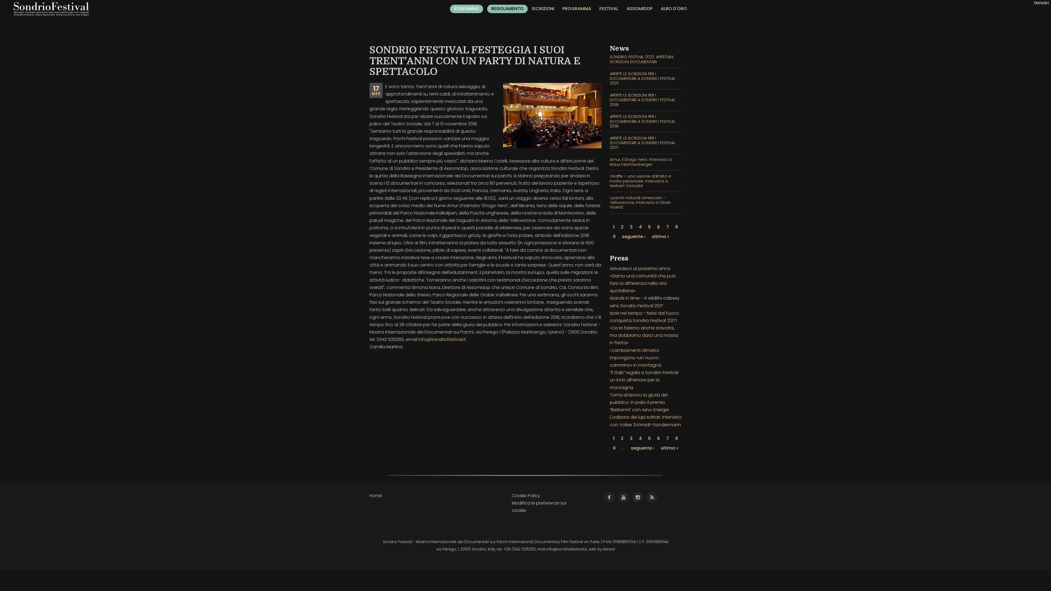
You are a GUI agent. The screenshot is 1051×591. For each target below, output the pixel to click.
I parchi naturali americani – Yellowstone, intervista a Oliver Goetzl (640, 202)
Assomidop (639, 8)
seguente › (633, 236)
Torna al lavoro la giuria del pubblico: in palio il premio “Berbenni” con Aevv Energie (639, 402)
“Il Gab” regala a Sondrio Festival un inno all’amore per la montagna (644, 379)
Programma (576, 8)
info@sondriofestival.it (442, 339)
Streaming (466, 8)
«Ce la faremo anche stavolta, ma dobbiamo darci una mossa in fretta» (644, 335)
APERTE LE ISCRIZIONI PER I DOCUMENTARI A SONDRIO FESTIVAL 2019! (642, 100)
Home (375, 496)
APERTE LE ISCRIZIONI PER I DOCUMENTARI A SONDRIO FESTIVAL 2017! (642, 142)
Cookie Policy (526, 496)
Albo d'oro (674, 8)
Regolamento (507, 8)
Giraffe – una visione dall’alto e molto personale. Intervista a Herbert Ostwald (640, 181)
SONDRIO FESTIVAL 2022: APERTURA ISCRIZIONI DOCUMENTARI (642, 59)
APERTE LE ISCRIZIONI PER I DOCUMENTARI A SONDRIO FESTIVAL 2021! (642, 78)
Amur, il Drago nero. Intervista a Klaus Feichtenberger (641, 162)
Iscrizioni (543, 8)
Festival (608, 8)
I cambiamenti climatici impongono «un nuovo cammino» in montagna (635, 357)
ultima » (660, 236)
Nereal (609, 549)
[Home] (53, 9)
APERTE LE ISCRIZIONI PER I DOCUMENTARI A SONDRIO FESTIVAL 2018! (642, 121)
